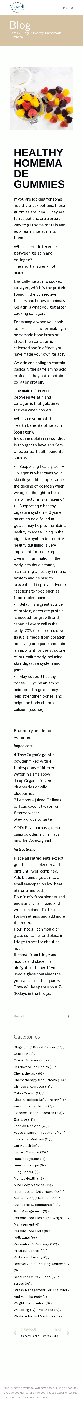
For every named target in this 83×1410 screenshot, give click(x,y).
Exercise (23, 1119)
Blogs (25, 33)
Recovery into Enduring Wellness (39, 1267)
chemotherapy (28, 1073)
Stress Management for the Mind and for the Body (40, 1293)
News (53, 1192)
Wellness (49, 1310)
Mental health (28, 1178)
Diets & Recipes (29, 1100)
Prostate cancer (29, 1251)
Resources (26, 1277)
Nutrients (24, 1198)
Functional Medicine (32, 1139)
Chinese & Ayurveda (32, 1087)
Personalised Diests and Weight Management (38, 1221)
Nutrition (48, 1198)
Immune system (30, 1159)
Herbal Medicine (30, 1152)
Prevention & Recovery (35, 1244)
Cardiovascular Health (34, 1067)
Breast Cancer (47, 1047)
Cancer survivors (30, 1060)
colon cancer (28, 1093)
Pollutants (24, 1238)
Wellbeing (25, 1310)
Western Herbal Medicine (37, 1316)
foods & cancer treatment (38, 1132)
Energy (56, 1100)
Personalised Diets (31, 1231)
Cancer (23, 1054)
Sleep (49, 1277)
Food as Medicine (30, 1126)
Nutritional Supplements (36, 1205)
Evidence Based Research (38, 1113)
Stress (22, 1283)
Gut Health (25, 1146)
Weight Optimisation (32, 1303)
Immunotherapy (29, 1165)
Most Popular (27, 1192)
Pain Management (30, 1211)
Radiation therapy (30, 1257)
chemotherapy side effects (39, 1080)
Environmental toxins (33, 1106)
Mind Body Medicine (32, 1185)
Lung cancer (26, 1172)
